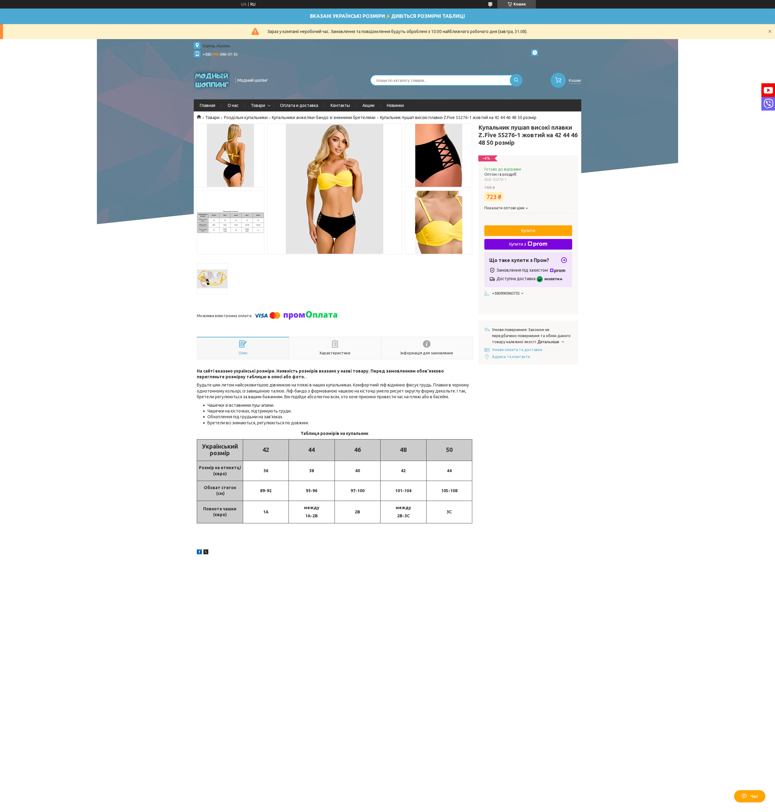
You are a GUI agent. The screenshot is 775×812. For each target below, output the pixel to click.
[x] (205, 552)
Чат (754, 796)
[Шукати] (516, 80)
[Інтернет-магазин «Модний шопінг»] (212, 80)
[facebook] (199, 552)
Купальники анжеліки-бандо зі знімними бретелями (323, 117)
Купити (528, 230)
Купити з (517, 244)
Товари (258, 105)
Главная (207, 105)
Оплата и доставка (299, 105)
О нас (233, 105)
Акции (368, 105)
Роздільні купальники (246, 117)
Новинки (395, 105)
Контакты (340, 105)
